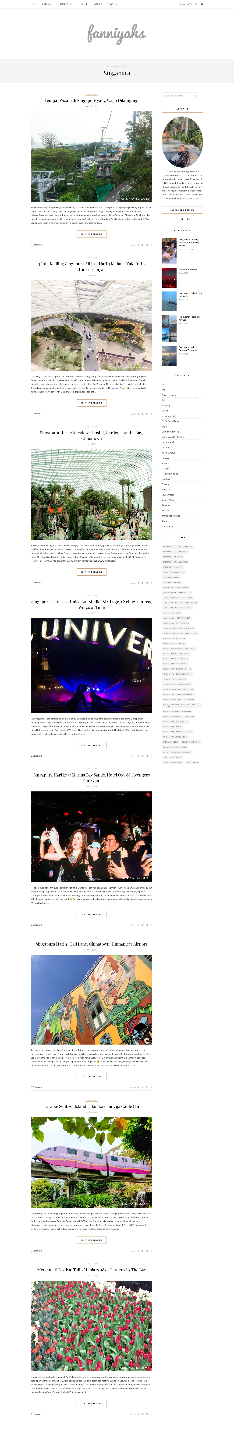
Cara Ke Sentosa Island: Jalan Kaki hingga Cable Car (91, 1106)
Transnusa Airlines (171, 515)
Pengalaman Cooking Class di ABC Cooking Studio (189, 242)
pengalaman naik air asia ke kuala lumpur (179, 705)
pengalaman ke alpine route (176, 654)
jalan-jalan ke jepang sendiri (177, 618)
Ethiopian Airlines (170, 421)
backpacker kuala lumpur (175, 562)
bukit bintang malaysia (173, 572)
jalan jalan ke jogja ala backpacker (180, 633)
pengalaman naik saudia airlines (178, 716)
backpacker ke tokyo (172, 557)
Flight (84, 4)
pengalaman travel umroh (175, 722)
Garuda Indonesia (170, 431)
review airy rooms (190, 742)
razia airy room (170, 742)
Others (165, 484)
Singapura (91, 94)
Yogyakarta (167, 526)
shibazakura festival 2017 (175, 747)
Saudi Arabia (168, 494)
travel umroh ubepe (172, 762)
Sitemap (98, 4)
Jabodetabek (168, 442)
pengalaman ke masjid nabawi (177, 684)
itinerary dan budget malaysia (177, 608)
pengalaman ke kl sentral (175, 664)
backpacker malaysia (172, 567)
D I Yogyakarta (169, 416)
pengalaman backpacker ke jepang (179, 648)
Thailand (166, 510)
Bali (163, 400)
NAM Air (166, 479)
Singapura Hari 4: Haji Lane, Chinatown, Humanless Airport (91, 944)
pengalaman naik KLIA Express (177, 711)
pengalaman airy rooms (174, 643)
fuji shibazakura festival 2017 (177, 592)
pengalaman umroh (172, 727)
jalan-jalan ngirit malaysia (176, 623)
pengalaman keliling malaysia (177, 674)
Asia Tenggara (169, 394)
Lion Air (165, 458)
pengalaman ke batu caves (175, 659)
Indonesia (47, 4)
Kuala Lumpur (168, 452)
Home (34, 4)
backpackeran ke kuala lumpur (177, 547)
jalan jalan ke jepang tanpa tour (178, 628)
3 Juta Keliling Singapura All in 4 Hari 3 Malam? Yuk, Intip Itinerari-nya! (91, 266)
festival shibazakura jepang (176, 587)
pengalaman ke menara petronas (178, 689)
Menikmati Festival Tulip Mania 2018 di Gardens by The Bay (91, 1269)
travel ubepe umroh (172, 757)
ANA (164, 389)
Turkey (165, 521)
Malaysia (166, 468)
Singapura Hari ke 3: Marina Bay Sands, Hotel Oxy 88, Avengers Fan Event (91, 777)
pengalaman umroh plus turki (177, 732)
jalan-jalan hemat (171, 613)
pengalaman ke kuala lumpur (177, 669)
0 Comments (36, 244)
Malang (165, 463)
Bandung (166, 405)
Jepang (165, 447)
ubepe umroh (192, 762)
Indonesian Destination (173, 437)
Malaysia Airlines (170, 473)
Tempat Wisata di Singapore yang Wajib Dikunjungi (91, 100)
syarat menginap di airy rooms (177, 752)
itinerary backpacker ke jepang (177, 598)
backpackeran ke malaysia (175, 552)
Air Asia (165, 384)
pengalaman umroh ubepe (175, 737)
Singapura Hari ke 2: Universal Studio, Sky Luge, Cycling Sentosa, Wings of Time (91, 604)
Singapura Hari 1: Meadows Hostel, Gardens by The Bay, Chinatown (91, 435)
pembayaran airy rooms (174, 638)
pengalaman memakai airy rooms (178, 699)
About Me (112, 4)
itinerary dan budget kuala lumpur (180, 603)
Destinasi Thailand (172, 582)
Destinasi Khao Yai (171, 577)
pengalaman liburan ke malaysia (178, 694)
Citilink (165, 410)
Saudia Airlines (169, 500)
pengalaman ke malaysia (174, 679)
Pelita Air (166, 489)
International (66, 4)
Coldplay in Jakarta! (188, 269)
